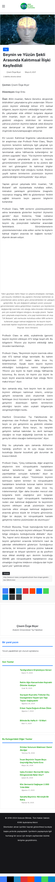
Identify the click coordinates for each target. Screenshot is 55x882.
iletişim (29, 836)
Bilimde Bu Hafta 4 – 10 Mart (33, 720)
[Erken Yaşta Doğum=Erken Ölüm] (10, 712)
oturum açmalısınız (30, 651)
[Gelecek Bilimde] (27, 6)
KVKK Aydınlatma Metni (27, 822)
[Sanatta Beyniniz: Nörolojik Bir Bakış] (10, 800)
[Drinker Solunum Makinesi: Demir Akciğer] (10, 751)
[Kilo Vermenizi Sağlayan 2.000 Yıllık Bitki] (10, 788)
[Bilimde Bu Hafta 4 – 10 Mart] (10, 724)
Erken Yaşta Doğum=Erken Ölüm (35, 708)
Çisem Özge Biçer (14, 72)
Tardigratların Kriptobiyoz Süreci (35, 670)
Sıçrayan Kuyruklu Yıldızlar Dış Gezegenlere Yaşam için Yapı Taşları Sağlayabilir (35, 698)
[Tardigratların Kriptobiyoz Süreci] (10, 674)
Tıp (6, 49)
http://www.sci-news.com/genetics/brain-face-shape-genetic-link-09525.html (26, 578)
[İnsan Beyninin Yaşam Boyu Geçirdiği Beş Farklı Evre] (10, 763)
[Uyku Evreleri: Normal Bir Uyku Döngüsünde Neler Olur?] (10, 776)
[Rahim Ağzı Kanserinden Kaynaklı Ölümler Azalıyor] (10, 686)
